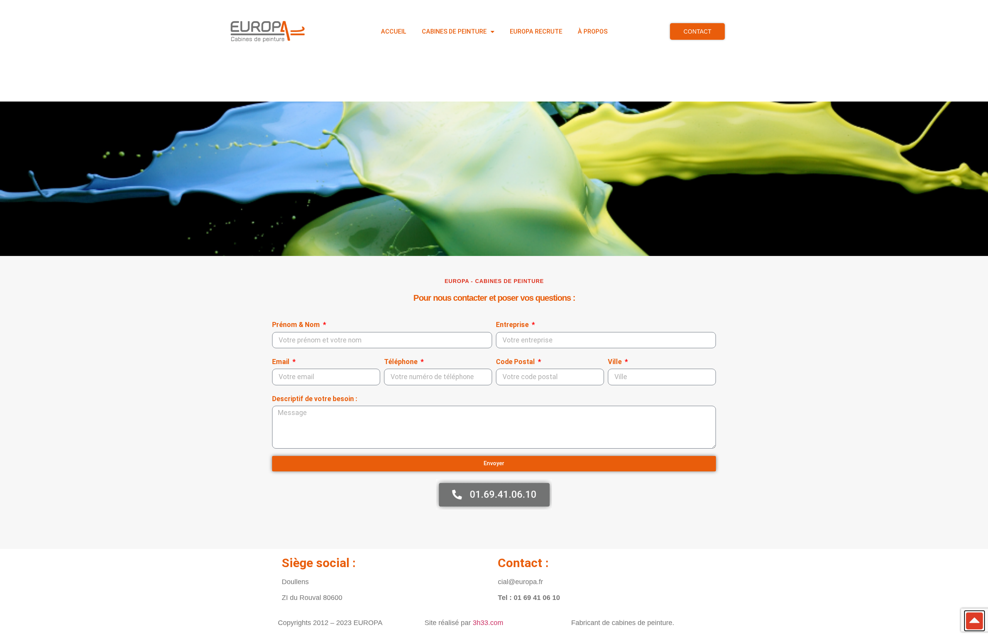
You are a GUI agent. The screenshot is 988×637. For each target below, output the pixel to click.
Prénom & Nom (296, 325)
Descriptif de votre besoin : (314, 399)
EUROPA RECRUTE (536, 31)
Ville (615, 362)
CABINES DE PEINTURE (454, 31)
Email (281, 362)
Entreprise (513, 325)
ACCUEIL (393, 31)
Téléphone (401, 362)
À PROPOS (592, 31)
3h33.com (488, 623)
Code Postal (516, 362)
